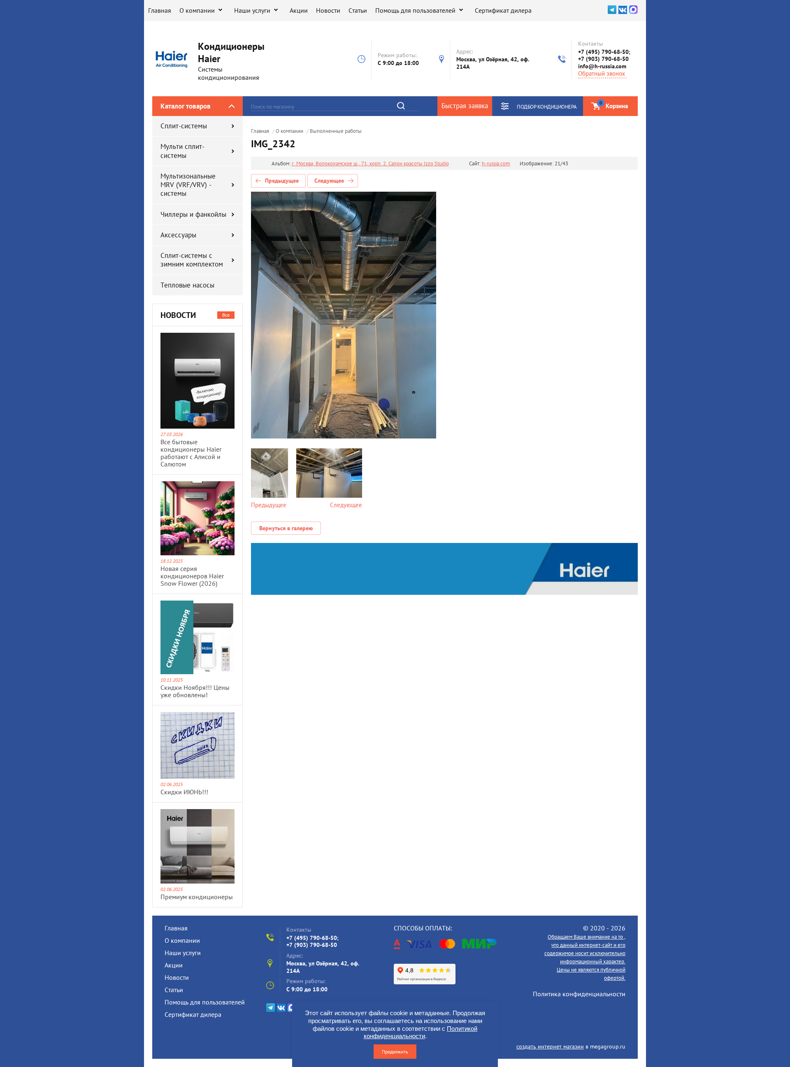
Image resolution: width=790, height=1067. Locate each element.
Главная (159, 10)
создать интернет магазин (550, 1046)
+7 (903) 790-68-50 (603, 59)
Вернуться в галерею (286, 528)
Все (226, 315)
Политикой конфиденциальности (421, 1032)
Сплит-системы (183, 125)
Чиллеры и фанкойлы (193, 214)
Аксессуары (178, 234)
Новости (328, 10)
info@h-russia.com (602, 66)
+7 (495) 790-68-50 (603, 52)
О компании (197, 10)
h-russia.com (496, 163)
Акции (299, 10)
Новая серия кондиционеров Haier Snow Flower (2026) (192, 575)
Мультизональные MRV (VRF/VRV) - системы (188, 185)
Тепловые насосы (187, 285)
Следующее (329, 180)
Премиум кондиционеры (196, 897)
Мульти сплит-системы (182, 151)
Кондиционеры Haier (231, 52)
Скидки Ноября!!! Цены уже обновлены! (195, 691)
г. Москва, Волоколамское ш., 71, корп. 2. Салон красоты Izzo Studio (370, 163)
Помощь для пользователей (415, 10)
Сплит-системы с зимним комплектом (191, 260)
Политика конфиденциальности (579, 994)
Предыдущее (282, 180)
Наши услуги (252, 10)
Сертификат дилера (503, 10)
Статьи (358, 10)
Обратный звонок (601, 73)
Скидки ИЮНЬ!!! (184, 792)
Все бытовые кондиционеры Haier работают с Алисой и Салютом (190, 453)
